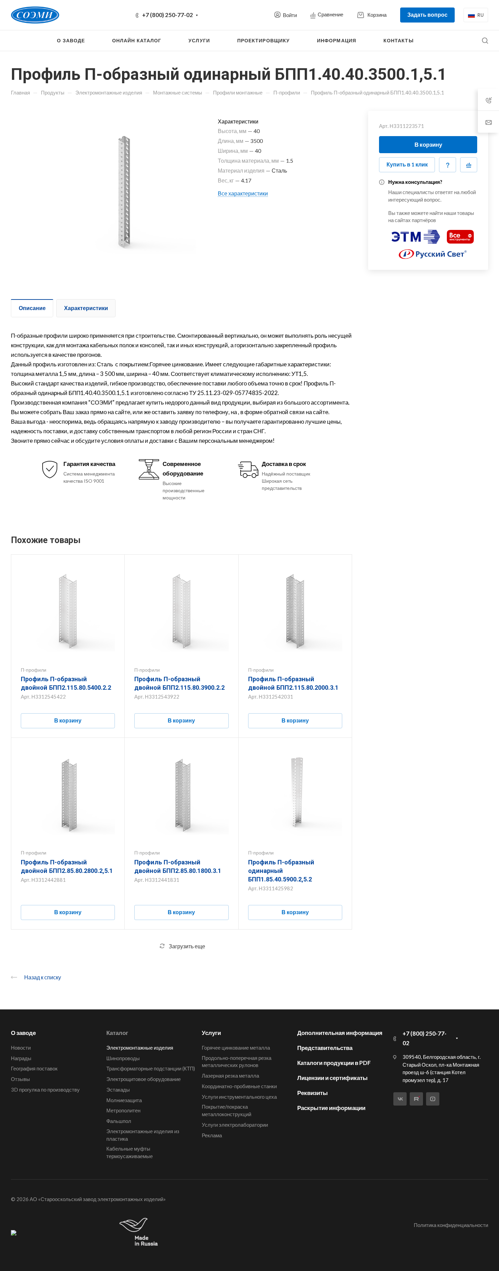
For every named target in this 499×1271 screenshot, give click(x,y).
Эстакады (118, 1089)
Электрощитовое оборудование (143, 1079)
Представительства (324, 1047)
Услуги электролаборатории (235, 1125)
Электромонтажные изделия (139, 1047)
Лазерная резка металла (230, 1075)
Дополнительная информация (339, 1032)
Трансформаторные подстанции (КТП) (150, 1068)
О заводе (23, 1032)
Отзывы (20, 1079)
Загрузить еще (187, 946)
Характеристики (86, 308)
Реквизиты (312, 1092)
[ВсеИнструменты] (460, 234)
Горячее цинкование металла (236, 1047)
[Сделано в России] (140, 1232)
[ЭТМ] (416, 234)
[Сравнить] (468, 164)
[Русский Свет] (433, 251)
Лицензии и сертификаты (332, 1077)
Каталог (117, 1032)
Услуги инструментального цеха (239, 1097)
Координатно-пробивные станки (239, 1086)
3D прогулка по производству (45, 1089)
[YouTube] (432, 1099)
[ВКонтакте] (400, 1099)
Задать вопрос (427, 14)
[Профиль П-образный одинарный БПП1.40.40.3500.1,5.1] (119, 188)
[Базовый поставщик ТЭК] (13, 1232)
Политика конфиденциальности (451, 1225)
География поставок (34, 1068)
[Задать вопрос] (447, 164)
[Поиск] (485, 41)
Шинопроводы (123, 1058)
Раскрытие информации (331, 1107)
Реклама (212, 1135)
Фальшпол (118, 1121)
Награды (21, 1058)
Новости (21, 1047)
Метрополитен (123, 1110)
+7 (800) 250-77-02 (167, 14)
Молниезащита (124, 1100)
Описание (32, 308)
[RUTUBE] (416, 1099)
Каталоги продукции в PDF (334, 1062)
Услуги (211, 1032)
